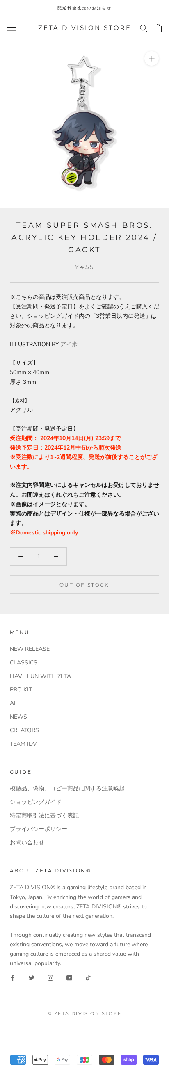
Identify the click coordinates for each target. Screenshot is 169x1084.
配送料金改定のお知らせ (84, 8)
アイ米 (69, 344)
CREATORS (24, 730)
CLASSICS (23, 662)
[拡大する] (151, 58)
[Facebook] (13, 977)
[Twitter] (31, 977)
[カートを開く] (158, 28)
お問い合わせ (27, 843)
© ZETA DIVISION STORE (84, 1013)
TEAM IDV (23, 744)
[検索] (143, 27)
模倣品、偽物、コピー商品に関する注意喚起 (67, 788)
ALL (15, 703)
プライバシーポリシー (38, 829)
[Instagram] (50, 977)
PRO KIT (21, 690)
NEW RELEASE (30, 649)
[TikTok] (88, 977)
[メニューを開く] (11, 28)
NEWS (18, 717)
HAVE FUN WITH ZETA (40, 676)
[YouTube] (69, 977)
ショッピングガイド (36, 802)
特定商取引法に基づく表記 (44, 815)
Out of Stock (84, 585)
